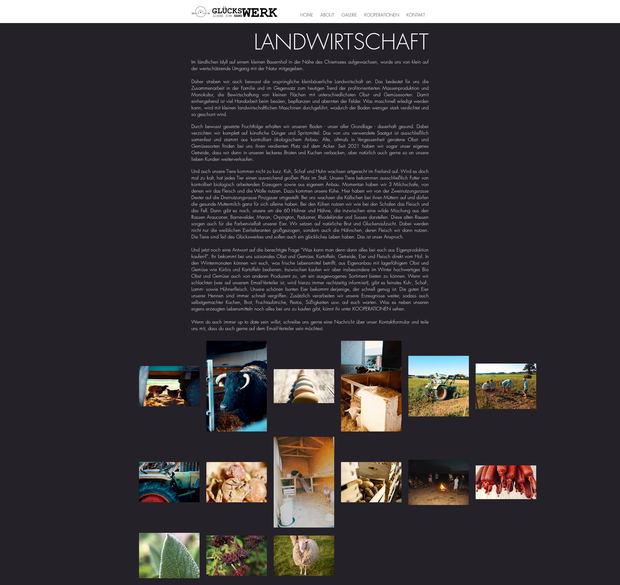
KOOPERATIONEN (371, 308)
